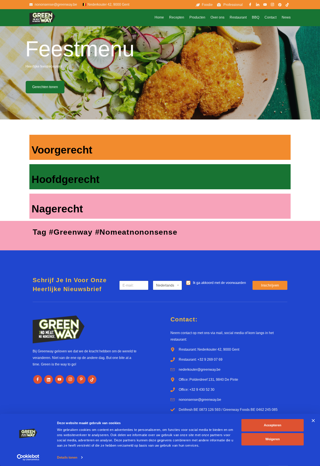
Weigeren (272, 439)
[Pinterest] (280, 5)
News (286, 17)
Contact (270, 17)
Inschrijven (270, 285)
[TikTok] (287, 5)
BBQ (255, 17)
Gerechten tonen (45, 87)
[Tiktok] (92, 379)
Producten (197, 17)
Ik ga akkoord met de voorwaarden (219, 283)
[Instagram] (70, 379)
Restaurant (238, 17)
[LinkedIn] (257, 5)
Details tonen (67, 457)
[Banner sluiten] (313, 420)
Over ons (217, 17)
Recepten (176, 17)
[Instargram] (272, 5)
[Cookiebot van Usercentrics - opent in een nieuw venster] (28, 457)
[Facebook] (250, 5)
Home (159, 17)
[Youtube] (265, 5)
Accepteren (272, 425)
